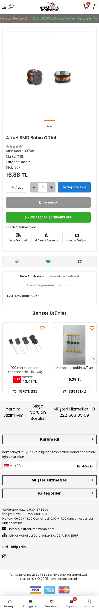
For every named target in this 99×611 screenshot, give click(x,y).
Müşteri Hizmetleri (74, 412)
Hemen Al (50, 202)
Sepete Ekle (76, 187)
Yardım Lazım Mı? (13, 412)
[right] (94, 359)
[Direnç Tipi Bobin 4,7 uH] (74, 345)
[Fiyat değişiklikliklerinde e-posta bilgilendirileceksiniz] (49, 261)
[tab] (32, 276)
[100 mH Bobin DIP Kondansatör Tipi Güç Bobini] (25, 345)
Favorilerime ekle (23, 227)
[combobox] (8, 466)
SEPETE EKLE (27, 391)
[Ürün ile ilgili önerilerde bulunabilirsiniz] (81, 261)
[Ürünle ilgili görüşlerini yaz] (18, 261)
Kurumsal (49, 439)
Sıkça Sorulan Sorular (38, 412)
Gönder (88, 466)
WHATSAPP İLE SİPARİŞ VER (51, 217)
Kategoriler (49, 493)
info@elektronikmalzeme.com (32, 529)
